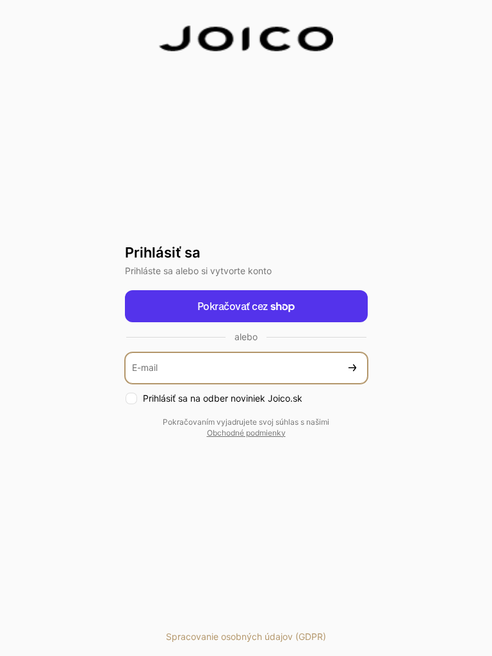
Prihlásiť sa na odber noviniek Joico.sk (222, 398)
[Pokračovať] (352, 368)
